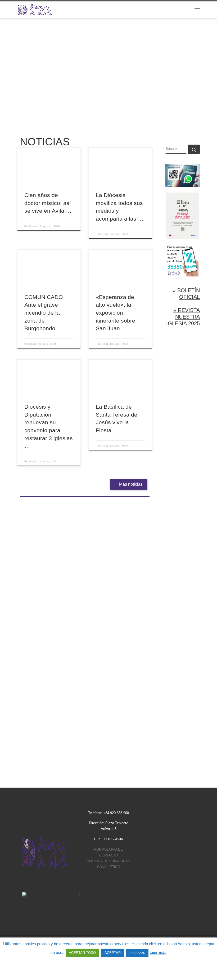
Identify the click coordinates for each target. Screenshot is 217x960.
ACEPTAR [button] (113, 953)
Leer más (158, 952)
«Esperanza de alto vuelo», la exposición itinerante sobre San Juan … (115, 313)
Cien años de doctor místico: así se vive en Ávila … (47, 203)
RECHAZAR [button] (137, 952)
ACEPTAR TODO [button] (82, 953)
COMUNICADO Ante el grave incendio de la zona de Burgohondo (43, 313)
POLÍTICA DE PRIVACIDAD (108, 861)
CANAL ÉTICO (108, 867)
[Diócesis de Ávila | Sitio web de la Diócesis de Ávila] (35, 9)
